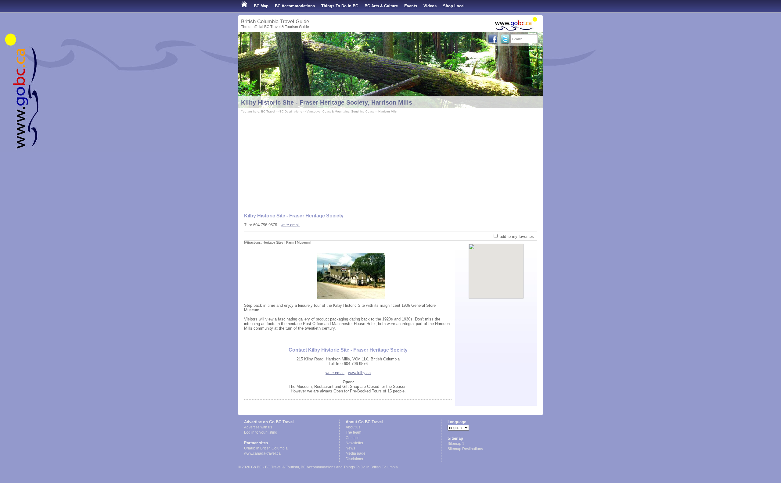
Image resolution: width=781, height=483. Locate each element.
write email (290, 225)
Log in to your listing (260, 432)
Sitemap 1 (456, 443)
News (350, 448)
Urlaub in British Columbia (266, 448)
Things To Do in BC (339, 6)
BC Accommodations (295, 6)
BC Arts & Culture (381, 6)
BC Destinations (290, 111)
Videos (430, 6)
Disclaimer (354, 459)
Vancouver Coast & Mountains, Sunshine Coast (340, 111)
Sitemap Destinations (465, 449)
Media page (355, 453)
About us (353, 427)
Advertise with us (258, 427)
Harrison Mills (387, 111)
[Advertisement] (390, 160)
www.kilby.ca (359, 372)
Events (410, 6)
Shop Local (454, 6)
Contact (352, 438)
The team (353, 432)
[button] (496, 266)
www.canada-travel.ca (262, 453)
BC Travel (268, 111)
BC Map (261, 6)
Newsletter (354, 443)
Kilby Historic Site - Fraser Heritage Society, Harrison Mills (326, 102)
